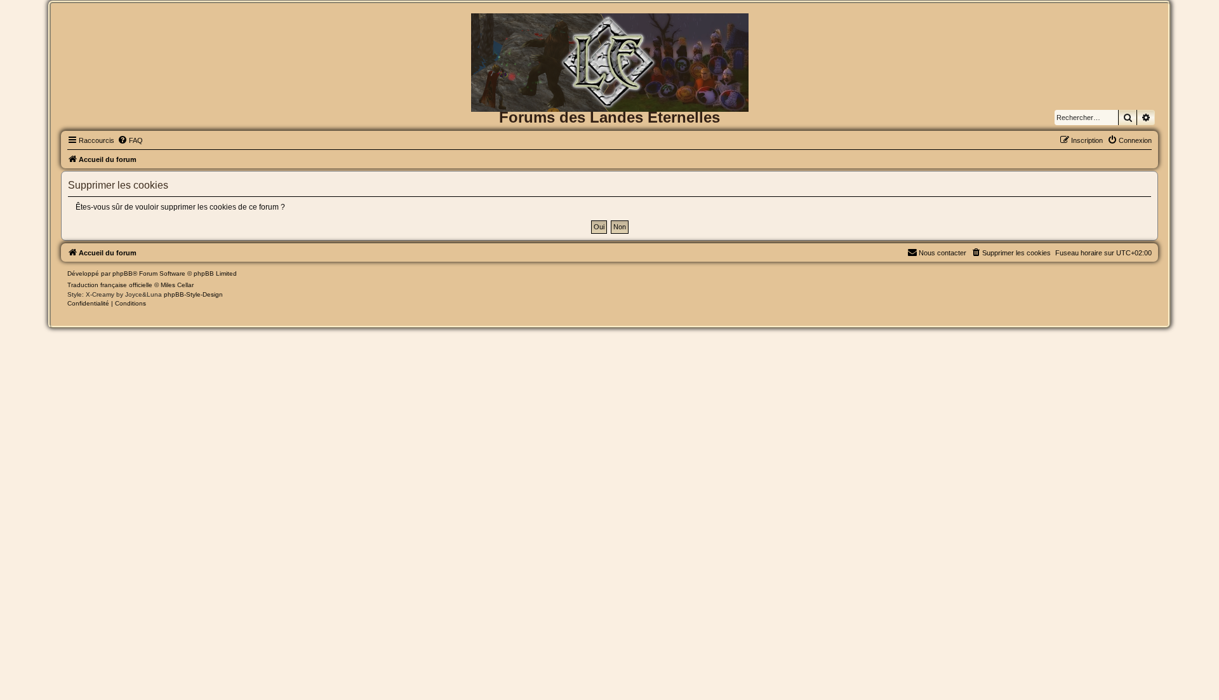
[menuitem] (130, 140)
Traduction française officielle (109, 284)
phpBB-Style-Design (193, 294)
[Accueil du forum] (609, 34)
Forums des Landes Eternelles (609, 117)
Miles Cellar (177, 284)
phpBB (122, 273)
